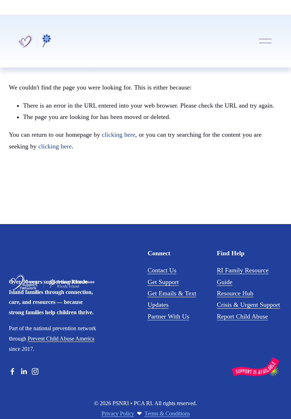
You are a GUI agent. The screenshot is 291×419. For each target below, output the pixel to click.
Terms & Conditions (167, 413)
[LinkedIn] (23, 371)
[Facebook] (12, 371)
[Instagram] (35, 371)
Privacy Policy (117, 413)
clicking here (118, 134)
